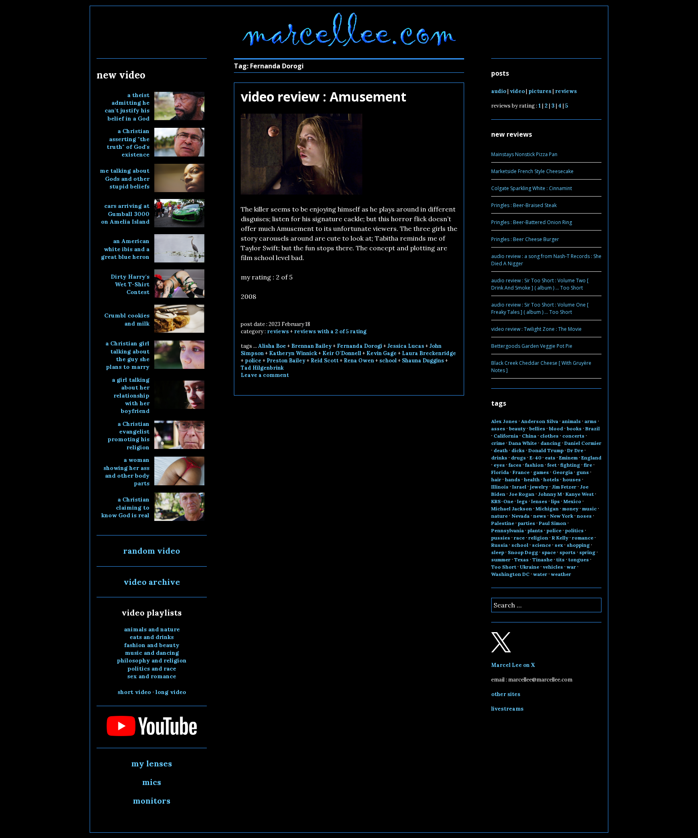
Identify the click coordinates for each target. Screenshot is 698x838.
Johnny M (550, 494)
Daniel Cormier (582, 443)
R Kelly (560, 538)
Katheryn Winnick (293, 353)
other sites (505, 694)
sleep (497, 552)
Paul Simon (552, 523)
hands (512, 479)
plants (535, 530)
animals (571, 421)
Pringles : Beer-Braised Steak (524, 205)
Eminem (568, 458)
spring (587, 552)
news (539, 516)
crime (498, 443)
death (501, 450)
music (589, 509)
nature (499, 516)
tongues (578, 560)
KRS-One (502, 501)
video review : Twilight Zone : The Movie (536, 329)
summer (501, 560)
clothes (549, 436)
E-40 (535, 458)
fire (588, 465)
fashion (534, 465)
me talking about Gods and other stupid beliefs (124, 178)
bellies (537, 428)
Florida (500, 472)
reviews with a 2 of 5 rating (330, 331)
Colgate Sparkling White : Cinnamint (531, 188)
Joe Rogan (521, 494)
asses (498, 428)
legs (522, 501)
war (571, 567)
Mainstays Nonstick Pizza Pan (524, 154)
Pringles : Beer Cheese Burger (525, 239)
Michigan (547, 509)
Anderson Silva (539, 421)
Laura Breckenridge (429, 353)
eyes (499, 465)
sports (567, 552)
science (541, 545)
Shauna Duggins (423, 360)
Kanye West (580, 494)
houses (572, 479)
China (529, 436)
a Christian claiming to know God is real (125, 507)
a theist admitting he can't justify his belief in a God (127, 106)
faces (515, 465)
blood (556, 428)
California (506, 436)
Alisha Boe (272, 346)
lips (555, 501)
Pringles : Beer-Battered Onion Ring (531, 222)
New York (561, 516)
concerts (573, 436)
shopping (578, 545)
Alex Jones (504, 421)
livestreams (507, 708)
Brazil (592, 428)
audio (498, 91)
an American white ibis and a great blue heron (125, 248)
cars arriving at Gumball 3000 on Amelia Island (125, 213)
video (517, 91)
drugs (518, 458)
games (541, 472)
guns (582, 472)
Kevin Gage (381, 353)
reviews (278, 331)
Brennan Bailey (311, 346)
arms (590, 421)
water (540, 574)
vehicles (553, 567)
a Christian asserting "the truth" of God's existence (128, 142)
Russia (499, 545)
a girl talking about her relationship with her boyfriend (130, 395)
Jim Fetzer (564, 487)
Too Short (503, 567)
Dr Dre (575, 450)
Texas (521, 560)
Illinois (500, 487)
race (519, 538)
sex (559, 545)
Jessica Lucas (405, 346)
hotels (551, 479)
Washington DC (510, 574)
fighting (570, 465)
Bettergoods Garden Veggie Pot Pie (531, 346)
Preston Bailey (286, 360)
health (532, 479)
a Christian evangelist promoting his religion (128, 435)
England (591, 458)
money (570, 509)
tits (560, 560)
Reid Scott (324, 360)
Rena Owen (359, 360)
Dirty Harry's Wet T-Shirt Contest (130, 284)
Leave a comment (265, 375)
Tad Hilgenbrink (262, 367)
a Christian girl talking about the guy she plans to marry (127, 355)
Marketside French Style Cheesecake (532, 171)
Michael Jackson (511, 509)
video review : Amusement (323, 96)
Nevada (520, 516)
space (549, 552)
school (388, 360)
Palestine (502, 523)
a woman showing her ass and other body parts (126, 471)
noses (584, 516)
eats (550, 458)
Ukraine (529, 567)
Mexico (572, 501)
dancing (550, 443)
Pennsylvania (507, 530)
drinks (499, 458)
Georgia (563, 472)
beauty (517, 428)
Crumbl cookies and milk (126, 319)
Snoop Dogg (523, 552)
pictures (539, 91)
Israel (519, 487)
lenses (539, 501)
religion (538, 538)
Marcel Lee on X (513, 665)
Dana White (523, 443)
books (574, 428)
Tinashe (542, 560)
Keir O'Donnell (341, 353)
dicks (518, 450)
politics (574, 530)
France (521, 472)
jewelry (539, 487)
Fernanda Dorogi (359, 346)
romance (582, 538)
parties (526, 523)
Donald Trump (545, 450)
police (253, 360)
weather (561, 574)
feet (552, 465)
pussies (500, 538)
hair (496, 479)
